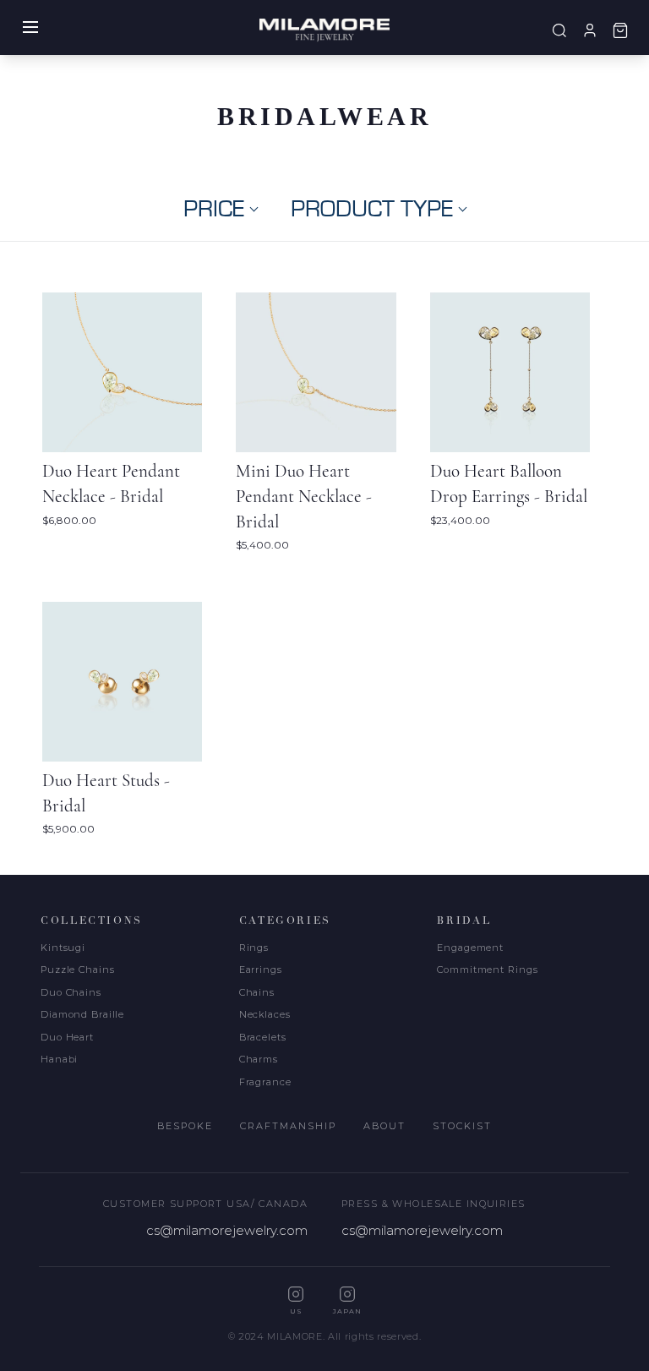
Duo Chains (71, 992)
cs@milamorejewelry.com (227, 1230)
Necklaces (265, 1014)
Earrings (260, 969)
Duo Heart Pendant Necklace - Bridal (111, 484)
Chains (257, 992)
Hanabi (59, 1059)
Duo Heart (67, 1037)
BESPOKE (185, 1126)
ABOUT (384, 1126)
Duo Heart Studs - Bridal (106, 793)
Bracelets (262, 1037)
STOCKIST (462, 1126)
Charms (258, 1059)
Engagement (470, 947)
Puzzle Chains (77, 969)
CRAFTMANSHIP (288, 1126)
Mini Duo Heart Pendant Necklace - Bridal (304, 497)
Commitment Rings (487, 969)
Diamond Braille (82, 1014)
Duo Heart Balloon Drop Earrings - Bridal (508, 484)
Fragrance (265, 1082)
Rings (254, 947)
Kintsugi (63, 947)
